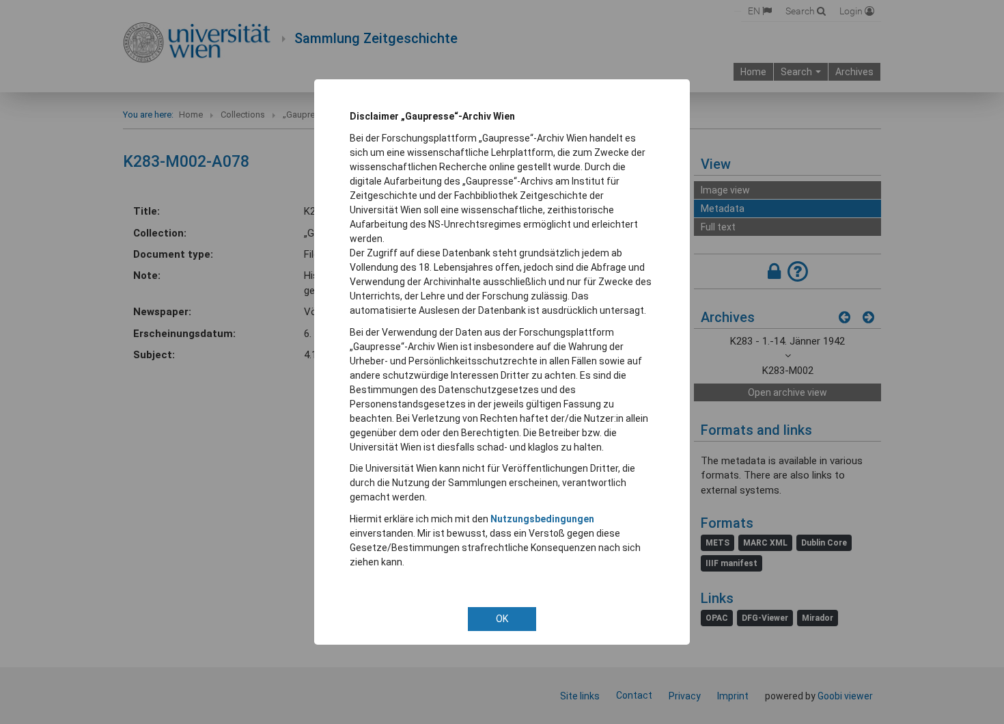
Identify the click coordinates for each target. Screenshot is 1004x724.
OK (502, 618)
